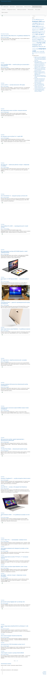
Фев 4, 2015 (3, 450)
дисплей (34, 39)
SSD (33, 34)
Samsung (36, 33)
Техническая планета (6, 1)
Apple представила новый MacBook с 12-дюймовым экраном (15, 329)
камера (40, 39)
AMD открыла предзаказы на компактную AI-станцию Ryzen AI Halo (40, 76)
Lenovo (34, 28)
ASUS (37, 23)
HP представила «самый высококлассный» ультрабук (14, 360)
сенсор (35, 49)
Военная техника (27, 6)
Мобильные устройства (21, 9)
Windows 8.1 (37, 36)
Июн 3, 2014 (3, 654)
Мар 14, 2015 (3, 254)
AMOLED (42, 19)
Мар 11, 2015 (3, 305)
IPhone (41, 26)
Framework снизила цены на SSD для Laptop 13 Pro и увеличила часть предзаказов (40, 66)
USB (38, 34)
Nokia (38, 29)
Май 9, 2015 (3, 67)
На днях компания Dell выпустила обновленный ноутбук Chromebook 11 (14, 384)
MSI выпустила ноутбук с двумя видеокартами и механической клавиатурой (12, 439)
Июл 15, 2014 (3, 645)
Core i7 (42, 23)
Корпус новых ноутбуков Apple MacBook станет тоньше (14, 566)
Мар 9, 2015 (3, 330)
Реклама (44, 673)
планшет (37, 45)
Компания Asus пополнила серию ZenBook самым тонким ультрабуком (15, 408)
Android (37, 21)
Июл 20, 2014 (3, 637)
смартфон (39, 49)
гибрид (42, 37)
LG (37, 28)
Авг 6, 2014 (3, 603)
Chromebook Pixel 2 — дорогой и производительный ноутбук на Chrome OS (15, 303)
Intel (35, 26)
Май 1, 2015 (3, 86)
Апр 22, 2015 (3, 138)
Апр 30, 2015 (3, 112)
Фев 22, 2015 (3, 387)
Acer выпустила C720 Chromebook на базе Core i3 (13, 644)
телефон (38, 51)
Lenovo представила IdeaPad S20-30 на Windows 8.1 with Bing (14, 626)
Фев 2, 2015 (3, 480)
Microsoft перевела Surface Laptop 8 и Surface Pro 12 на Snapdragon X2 (40, 73)
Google (34, 24)
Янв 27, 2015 (3, 488)
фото (42, 51)
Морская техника (19, 6)
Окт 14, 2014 (3, 541)
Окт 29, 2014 (3, 517)
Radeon (43, 31)
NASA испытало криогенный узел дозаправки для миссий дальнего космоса (40, 69)
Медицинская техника (11, 9)
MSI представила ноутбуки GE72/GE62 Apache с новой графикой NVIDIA (14, 251)
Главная (44, 671)
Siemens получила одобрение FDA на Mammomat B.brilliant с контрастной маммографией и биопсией (40, 58)
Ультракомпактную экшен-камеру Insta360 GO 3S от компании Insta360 (39, 90)
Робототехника (30, 9)
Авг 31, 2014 (3, 568)
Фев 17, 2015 (3, 410)
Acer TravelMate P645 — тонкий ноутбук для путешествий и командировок (15, 65)
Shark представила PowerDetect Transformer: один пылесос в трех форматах (40, 62)
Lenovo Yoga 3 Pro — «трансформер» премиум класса (14, 539)
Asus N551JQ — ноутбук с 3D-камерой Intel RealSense (14, 487)
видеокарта (36, 37)
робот (43, 46)
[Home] (2, 6)
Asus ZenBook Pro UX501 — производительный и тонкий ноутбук (14, 226)
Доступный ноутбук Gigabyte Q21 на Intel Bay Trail (13, 601)
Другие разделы (5, 12)
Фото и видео (37, 9)
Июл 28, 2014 (3, 628)
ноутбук (41, 43)
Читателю (44, 672)
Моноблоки (3, 33)
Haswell (42, 24)
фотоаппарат (35, 52)
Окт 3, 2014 (3, 551)
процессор (36, 46)
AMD (38, 19)
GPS (38, 24)
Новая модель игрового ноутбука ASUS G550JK (12, 652)
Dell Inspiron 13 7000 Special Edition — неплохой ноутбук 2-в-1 (15, 279)
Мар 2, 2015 (3, 361)
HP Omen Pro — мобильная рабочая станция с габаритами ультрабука (15, 165)
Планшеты (4, 9)
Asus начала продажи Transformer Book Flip (11, 635)
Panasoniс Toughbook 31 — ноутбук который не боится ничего (15, 478)
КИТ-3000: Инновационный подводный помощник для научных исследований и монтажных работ (40, 80)
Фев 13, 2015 (3, 442)
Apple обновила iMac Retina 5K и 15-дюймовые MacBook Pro (15, 35)
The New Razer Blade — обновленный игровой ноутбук (14, 449)
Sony (43, 32)
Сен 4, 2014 (3, 559)
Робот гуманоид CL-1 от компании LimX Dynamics (39, 84)
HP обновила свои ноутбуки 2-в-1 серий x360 (12, 136)
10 (17, 660)
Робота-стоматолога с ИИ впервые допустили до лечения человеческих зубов (40, 86)
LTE (40, 28)
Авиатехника (5, 6)
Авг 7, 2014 (3, 577)
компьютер (36, 41)
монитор (43, 41)
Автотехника (12, 6)
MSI (35, 29)
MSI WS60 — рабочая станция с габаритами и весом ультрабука (13, 575)
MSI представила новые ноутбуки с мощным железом (14, 110)
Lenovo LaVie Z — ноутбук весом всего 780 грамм (13, 84)
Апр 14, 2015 (3, 167)
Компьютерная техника (37, 6)
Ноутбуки (7, 33)
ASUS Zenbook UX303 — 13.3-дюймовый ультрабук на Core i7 (15, 515)
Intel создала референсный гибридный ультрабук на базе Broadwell (14, 548)
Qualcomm (38, 31)
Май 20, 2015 (3, 37)
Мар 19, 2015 (3, 197)
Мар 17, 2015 (3, 228)
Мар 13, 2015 (3, 281)
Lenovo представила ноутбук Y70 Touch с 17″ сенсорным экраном (14, 557)
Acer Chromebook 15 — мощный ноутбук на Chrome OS (14, 195)
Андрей (7, 37)
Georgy (7, 568)
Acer (34, 19)
